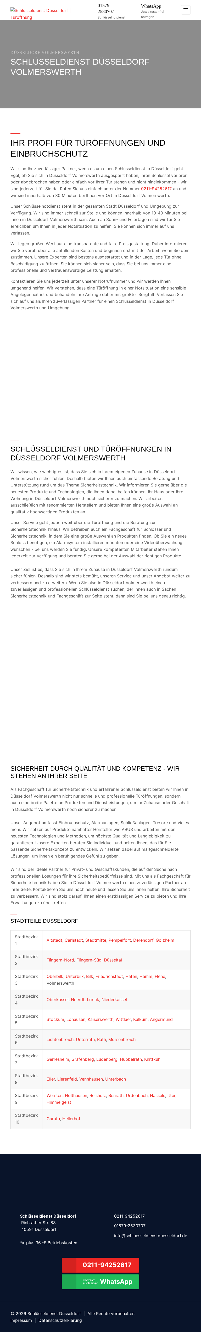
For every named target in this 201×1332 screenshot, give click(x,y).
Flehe (160, 976)
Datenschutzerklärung (60, 1320)
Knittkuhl (152, 1059)
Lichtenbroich (60, 1039)
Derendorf (143, 940)
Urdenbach (137, 1095)
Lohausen (75, 1019)
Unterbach (115, 1079)
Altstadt (54, 940)
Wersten (55, 1095)
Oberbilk (55, 976)
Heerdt (78, 999)
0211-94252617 (156, 188)
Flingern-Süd (89, 960)
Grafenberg (82, 1059)
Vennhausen (91, 1079)
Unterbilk (75, 976)
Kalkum (140, 1019)
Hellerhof (71, 1118)
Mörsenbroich (122, 1039)
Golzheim (165, 940)
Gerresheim (58, 1059)
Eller (51, 1079)
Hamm (145, 976)
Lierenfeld (67, 1079)
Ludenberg (107, 1059)
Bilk (89, 976)
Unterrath (85, 1039)
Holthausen (76, 1095)
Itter (171, 1095)
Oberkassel (58, 999)
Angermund (161, 1019)
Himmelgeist (59, 1102)
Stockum (55, 1019)
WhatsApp (151, 6)
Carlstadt (74, 940)
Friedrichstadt (109, 976)
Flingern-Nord (60, 960)
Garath (53, 1118)
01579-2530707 (130, 1225)
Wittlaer (123, 1019)
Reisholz (98, 1095)
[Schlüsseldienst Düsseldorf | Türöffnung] (48, 13)
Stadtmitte (95, 940)
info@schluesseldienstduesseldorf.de (150, 1235)
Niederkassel (114, 999)
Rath (101, 1039)
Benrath (116, 1095)
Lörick (93, 999)
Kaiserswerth (100, 1019)
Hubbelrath (131, 1059)
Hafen (131, 976)
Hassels (157, 1095)
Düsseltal (113, 960)
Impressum (21, 1320)
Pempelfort (120, 940)
